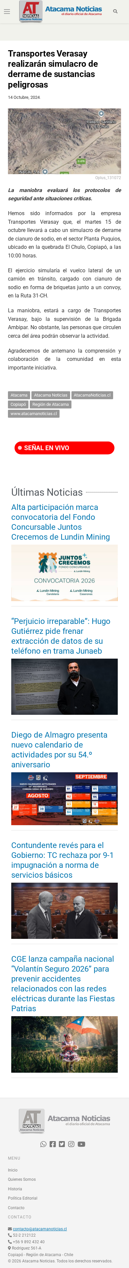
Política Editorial (22, 1198)
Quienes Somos (22, 1179)
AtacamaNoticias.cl (92, 395)
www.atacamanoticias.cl (34, 413)
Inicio (13, 1170)
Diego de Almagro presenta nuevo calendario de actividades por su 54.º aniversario (59, 749)
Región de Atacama (50, 404)
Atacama (19, 395)
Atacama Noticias (50, 395)
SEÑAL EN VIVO (45, 448)
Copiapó (18, 404)
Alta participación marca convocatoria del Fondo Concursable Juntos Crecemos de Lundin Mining (60, 522)
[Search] (115, 12)
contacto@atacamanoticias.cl (40, 1229)
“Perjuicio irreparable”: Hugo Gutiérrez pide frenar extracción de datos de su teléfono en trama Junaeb (60, 636)
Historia (15, 1189)
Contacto (16, 1208)
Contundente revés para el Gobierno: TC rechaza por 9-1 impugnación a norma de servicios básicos (62, 860)
